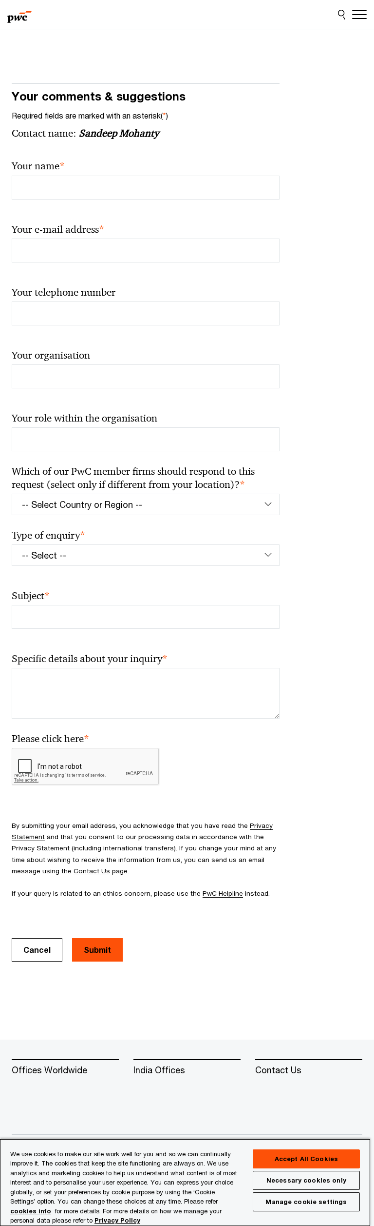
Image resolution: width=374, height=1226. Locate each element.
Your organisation (51, 355)
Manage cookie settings (306, 1202)
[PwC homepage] (19, 14)
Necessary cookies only (306, 1180)
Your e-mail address (58, 229)
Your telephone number (63, 292)
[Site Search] (341, 15)
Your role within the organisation (84, 418)
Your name (38, 166)
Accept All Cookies (306, 1159)
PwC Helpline (223, 893)
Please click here (50, 738)
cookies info (30, 1211)
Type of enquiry (48, 535)
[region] (185, 1182)
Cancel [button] (37, 949)
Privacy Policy (117, 1220)
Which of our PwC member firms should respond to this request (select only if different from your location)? (133, 478)
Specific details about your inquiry (90, 658)
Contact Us (92, 871)
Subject (31, 596)
